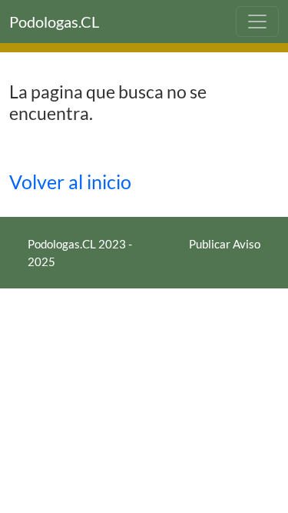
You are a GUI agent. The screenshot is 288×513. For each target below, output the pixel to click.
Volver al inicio (70, 182)
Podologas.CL (54, 21)
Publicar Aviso (224, 244)
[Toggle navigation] (257, 21)
